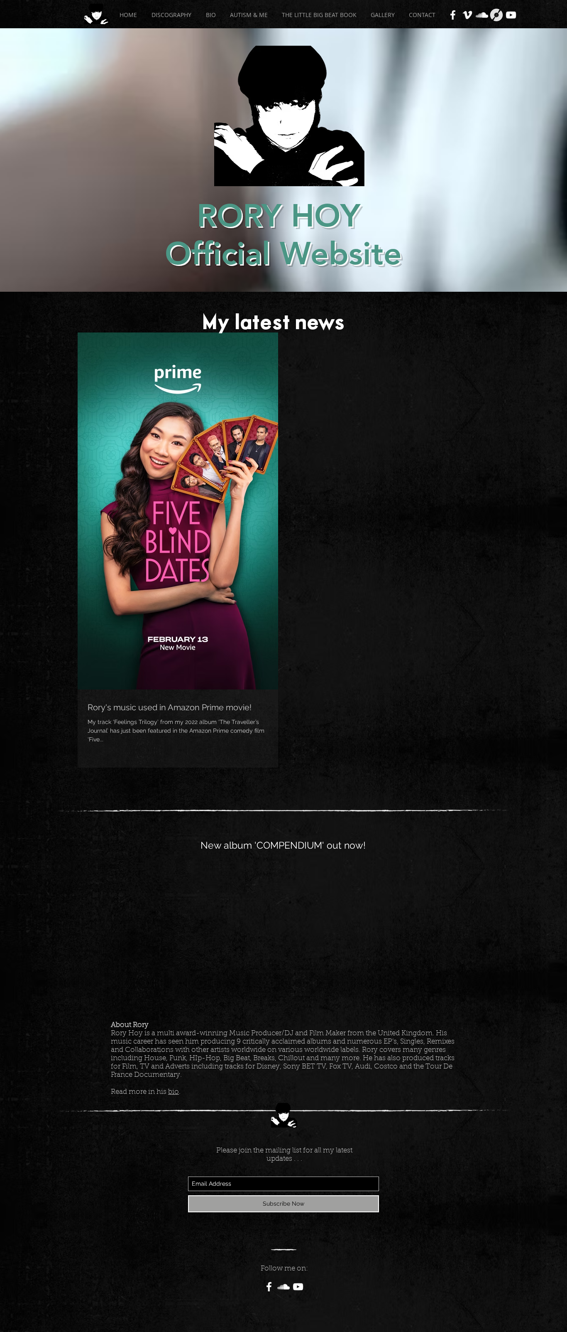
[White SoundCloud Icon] (482, 15)
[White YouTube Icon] (511, 15)
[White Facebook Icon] (453, 15)
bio (173, 1092)
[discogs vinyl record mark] (496, 15)
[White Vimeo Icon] (467, 15)
